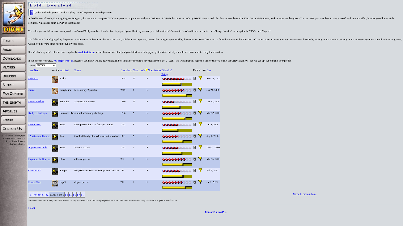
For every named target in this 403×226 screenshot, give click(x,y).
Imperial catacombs (37, 147)
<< (31, 194)
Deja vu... (33, 78)
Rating (164, 74)
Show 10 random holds (305, 193)
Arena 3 (32, 89)
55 (70, 194)
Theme (78, 70)
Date (209, 70)
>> (82, 194)
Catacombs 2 (34, 170)
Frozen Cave (34, 182)
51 (43, 194)
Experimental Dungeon (39, 159)
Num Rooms (154, 70)
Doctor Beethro (36, 101)
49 (35, 194)
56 (74, 194)
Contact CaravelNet (215, 212)
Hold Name (34, 70)
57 (78, 194)
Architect (64, 70)
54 (66, 194)
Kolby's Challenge (37, 112)
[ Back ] (32, 207)
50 (39, 194)
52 (47, 194)
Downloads (126, 70)
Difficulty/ (166, 70)
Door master (34, 124)
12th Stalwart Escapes (39, 135)
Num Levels (139, 70)
